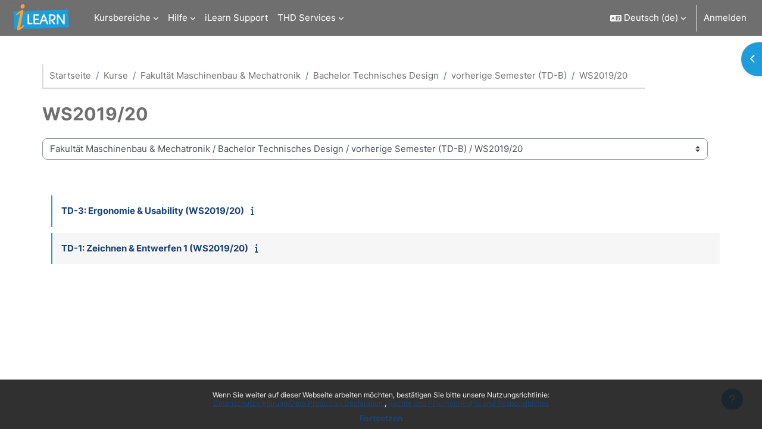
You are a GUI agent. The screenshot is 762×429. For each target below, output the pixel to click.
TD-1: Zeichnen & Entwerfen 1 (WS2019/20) (154, 248)
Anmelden (725, 17)
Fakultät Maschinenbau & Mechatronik (220, 75)
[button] (648, 18)
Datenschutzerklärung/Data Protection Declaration (299, 403)
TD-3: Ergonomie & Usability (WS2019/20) (152, 210)
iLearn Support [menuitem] (236, 17)
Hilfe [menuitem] (178, 17)
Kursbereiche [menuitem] (122, 17)
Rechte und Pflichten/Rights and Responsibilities (468, 403)
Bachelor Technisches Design (376, 75)
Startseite (70, 75)
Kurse (116, 75)
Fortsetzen (381, 418)
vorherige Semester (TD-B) (509, 75)
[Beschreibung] (255, 210)
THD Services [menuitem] (306, 17)
